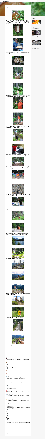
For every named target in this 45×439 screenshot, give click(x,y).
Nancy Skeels (8, 376)
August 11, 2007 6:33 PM (12, 406)
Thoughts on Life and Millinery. (10, 357)
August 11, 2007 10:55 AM (11, 380)
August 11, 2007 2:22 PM (11, 394)
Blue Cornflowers (33, 45)
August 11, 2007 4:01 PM (10, 399)
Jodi (7, 399)
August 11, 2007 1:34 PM (12, 390)
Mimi (7, 394)
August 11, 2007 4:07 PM (12, 403)
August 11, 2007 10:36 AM (12, 376)
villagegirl (8, 390)
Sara (7, 380)
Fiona (8, 362)
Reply (8, 360)
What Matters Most (5, 1)
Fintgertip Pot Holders (34, 35)
